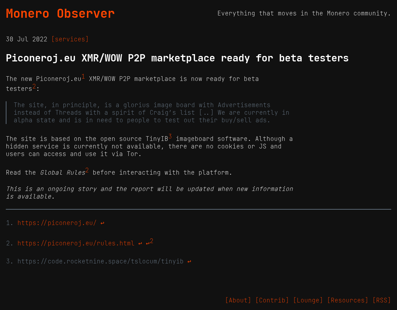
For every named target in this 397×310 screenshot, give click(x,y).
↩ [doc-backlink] (102, 223)
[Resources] (348, 300)
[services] (70, 39)
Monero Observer (60, 13)
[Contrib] (272, 300)
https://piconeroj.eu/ (57, 223)
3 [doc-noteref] (170, 136)
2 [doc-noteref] (34, 86)
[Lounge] (308, 300)
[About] (238, 300)
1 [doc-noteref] (83, 76)
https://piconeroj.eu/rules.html (76, 243)
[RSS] (381, 300)
